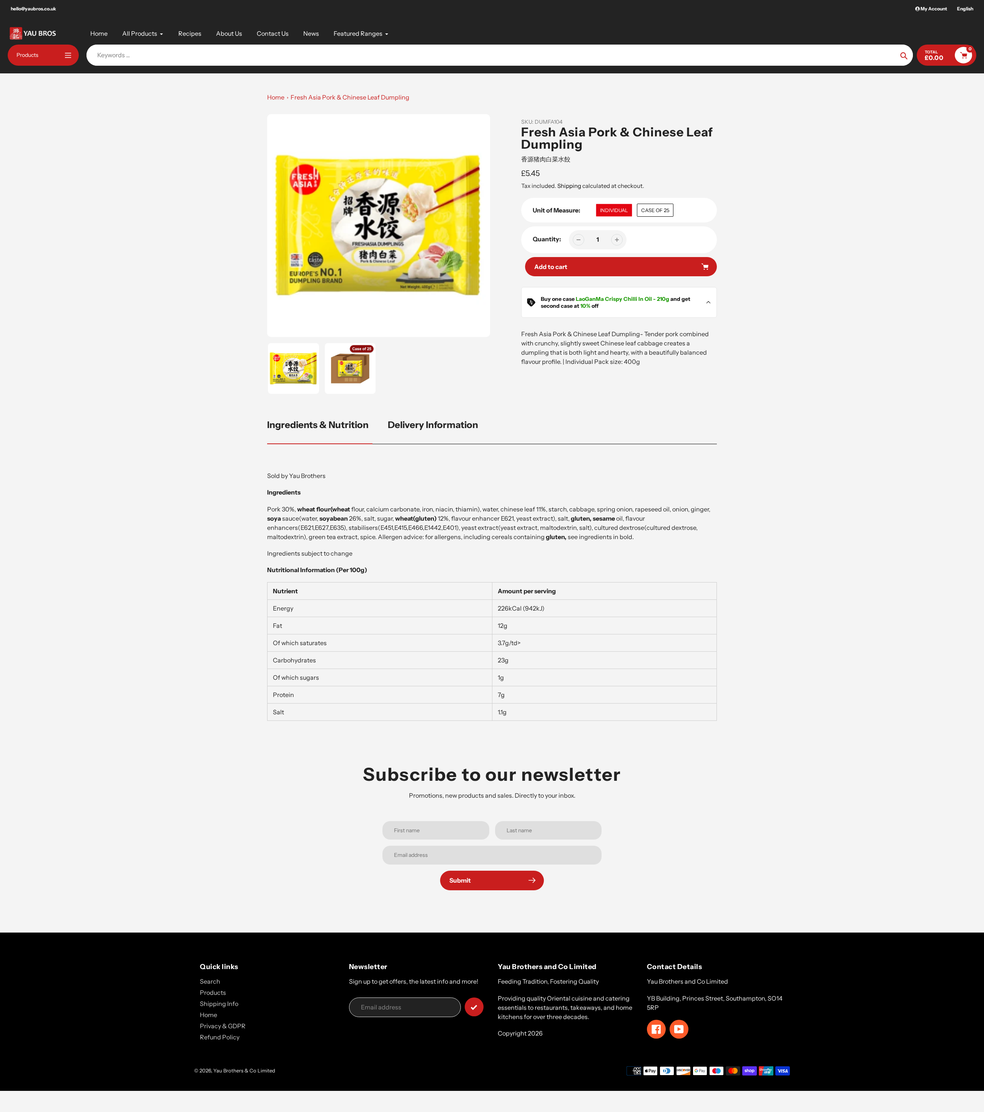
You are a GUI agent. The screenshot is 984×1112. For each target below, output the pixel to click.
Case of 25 (655, 210)
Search (210, 981)
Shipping (569, 185)
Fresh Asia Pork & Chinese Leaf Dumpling (350, 97)
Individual (614, 210)
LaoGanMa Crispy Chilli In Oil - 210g (622, 298)
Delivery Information (433, 424)
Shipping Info (219, 1003)
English (965, 9)
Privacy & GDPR (223, 1026)
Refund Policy (219, 1037)
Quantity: (547, 239)
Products (213, 992)
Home (275, 97)
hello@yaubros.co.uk (33, 9)
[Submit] (474, 1006)
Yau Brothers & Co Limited (244, 1070)
